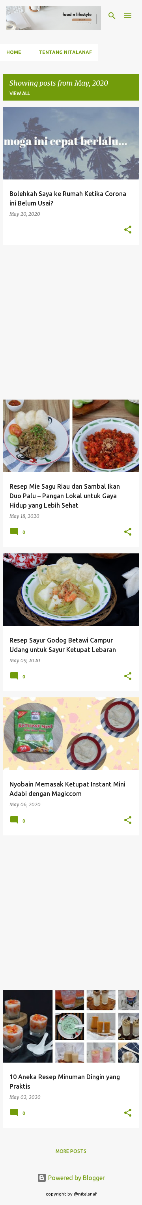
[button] (128, 230)
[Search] (112, 15)
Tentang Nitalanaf (65, 52)
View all (19, 93)
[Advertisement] (71, 322)
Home (13, 52)
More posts (71, 1151)
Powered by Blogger (76, 1177)
